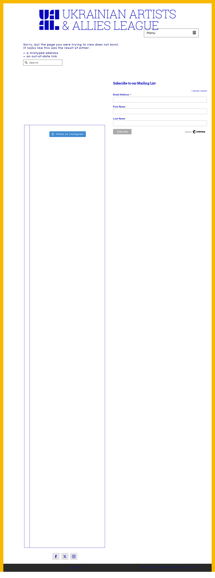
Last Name (119, 118)
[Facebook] (56, 556)
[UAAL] (107, 19)
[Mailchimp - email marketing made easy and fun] (195, 131)
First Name (119, 106)
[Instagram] (73, 556)
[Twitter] (65, 556)
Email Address (122, 94)
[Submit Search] (25, 62)
